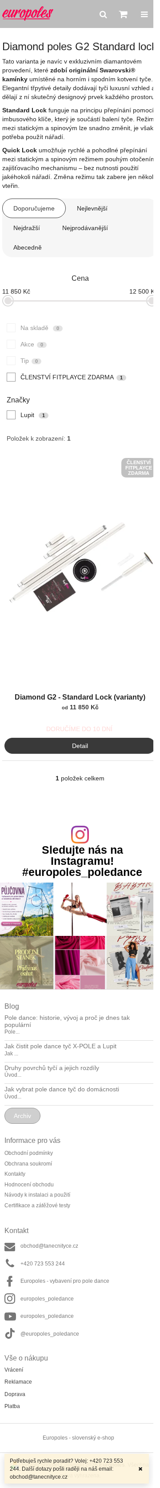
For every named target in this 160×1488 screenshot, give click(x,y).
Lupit (32, 414)
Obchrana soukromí (28, 1164)
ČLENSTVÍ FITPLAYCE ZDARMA (71, 377)
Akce (31, 344)
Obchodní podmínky (28, 1153)
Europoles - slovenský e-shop (78, 1438)
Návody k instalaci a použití (37, 1195)
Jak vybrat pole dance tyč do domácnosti (61, 1089)
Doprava (14, 1394)
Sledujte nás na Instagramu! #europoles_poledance (82, 861)
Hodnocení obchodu (29, 1185)
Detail (80, 745)
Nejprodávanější (85, 227)
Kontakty (14, 1174)
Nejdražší (26, 227)
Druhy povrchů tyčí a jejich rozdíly (51, 1068)
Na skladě (39, 327)
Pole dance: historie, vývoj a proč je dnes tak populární (67, 1021)
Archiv (22, 1115)
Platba (12, 1406)
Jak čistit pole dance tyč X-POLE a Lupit (60, 1046)
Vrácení (13, 1370)
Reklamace (18, 1382)
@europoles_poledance (49, 1334)
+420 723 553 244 (42, 1264)
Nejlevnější (92, 208)
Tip (29, 360)
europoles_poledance (47, 1299)
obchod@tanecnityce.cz (49, 1246)
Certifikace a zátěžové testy (37, 1205)
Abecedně (27, 247)
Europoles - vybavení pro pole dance (64, 1281)
